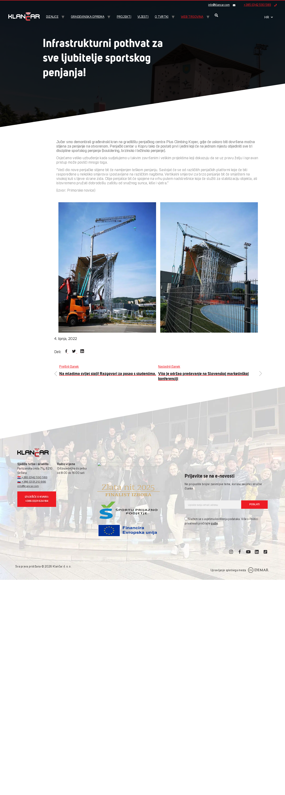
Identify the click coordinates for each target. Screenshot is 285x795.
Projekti (124, 17)
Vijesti (143, 17)
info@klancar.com (219, 5)
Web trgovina (192, 17)
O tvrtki (161, 17)
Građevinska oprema (87, 17)
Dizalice (52, 17)
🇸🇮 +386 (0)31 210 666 (31, 482)
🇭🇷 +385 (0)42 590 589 (32, 477)
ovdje (214, 523)
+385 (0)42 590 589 (257, 5)
